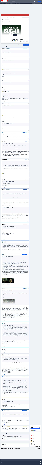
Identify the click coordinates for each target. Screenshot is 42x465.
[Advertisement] (15, 9)
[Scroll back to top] (40, 461)
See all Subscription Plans (37, 446)
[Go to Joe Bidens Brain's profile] (15, 40)
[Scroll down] (40, 463)
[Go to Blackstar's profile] (32, 430)
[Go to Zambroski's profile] (12, 40)
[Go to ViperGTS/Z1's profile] (31, 430)
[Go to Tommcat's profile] (17, 40)
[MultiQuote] (2, 56)
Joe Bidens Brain (11, 60)
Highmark (10, 207)
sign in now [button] (15, 436)
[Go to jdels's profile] (33, 430)
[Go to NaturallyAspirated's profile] (2, 58)
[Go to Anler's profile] (2, 349)
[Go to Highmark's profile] (14, 40)
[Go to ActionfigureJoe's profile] (2, 19)
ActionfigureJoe (5, 19)
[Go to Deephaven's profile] (31, 430)
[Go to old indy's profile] (34, 430)
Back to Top (39, 448)
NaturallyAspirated (5, 58)
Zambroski (4, 48)
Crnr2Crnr (4, 426)
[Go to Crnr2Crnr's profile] (2, 426)
